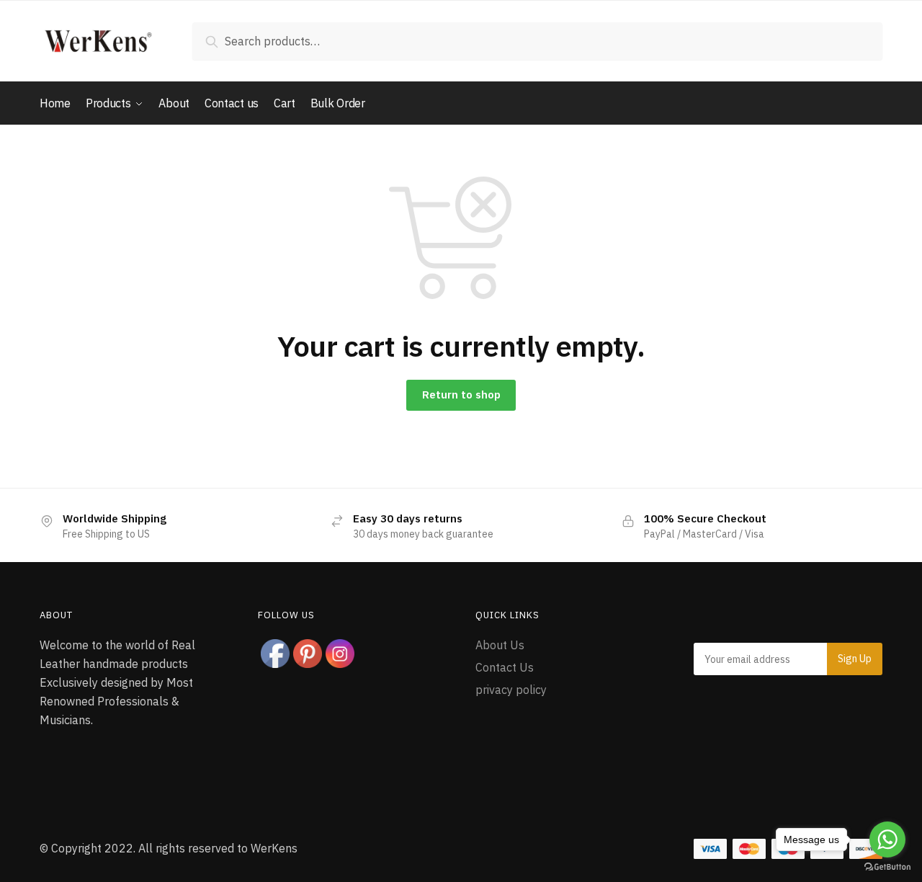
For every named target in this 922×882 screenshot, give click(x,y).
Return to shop (461, 394)
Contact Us (504, 667)
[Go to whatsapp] (887, 839)
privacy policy (511, 689)
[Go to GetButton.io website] (887, 867)
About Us (499, 645)
